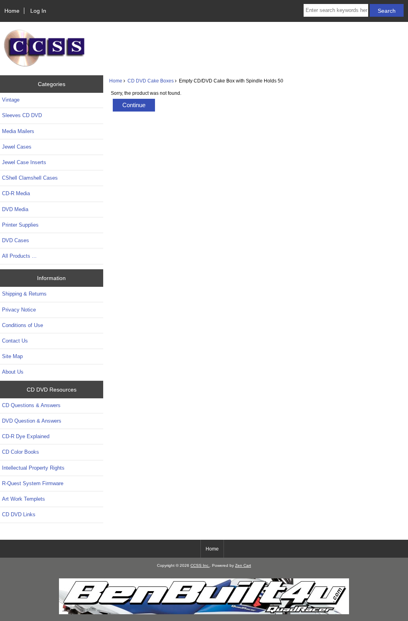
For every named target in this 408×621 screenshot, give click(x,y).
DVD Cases (15, 240)
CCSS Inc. (200, 565)
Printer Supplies (20, 225)
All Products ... (19, 256)
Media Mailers (18, 131)
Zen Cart (243, 565)
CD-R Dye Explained (25, 436)
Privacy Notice (19, 310)
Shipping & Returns (24, 294)
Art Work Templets (23, 499)
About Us (13, 372)
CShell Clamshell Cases (30, 178)
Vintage (11, 100)
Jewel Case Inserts (24, 162)
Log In (38, 11)
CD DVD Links (18, 514)
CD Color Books (20, 452)
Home (12, 11)
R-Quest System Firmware (32, 483)
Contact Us (15, 341)
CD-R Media (16, 193)
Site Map (12, 356)
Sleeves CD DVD (22, 115)
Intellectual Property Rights (33, 468)
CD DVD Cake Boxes (151, 80)
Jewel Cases (16, 147)
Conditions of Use (22, 325)
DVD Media (15, 209)
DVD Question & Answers (31, 421)
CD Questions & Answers (31, 405)
